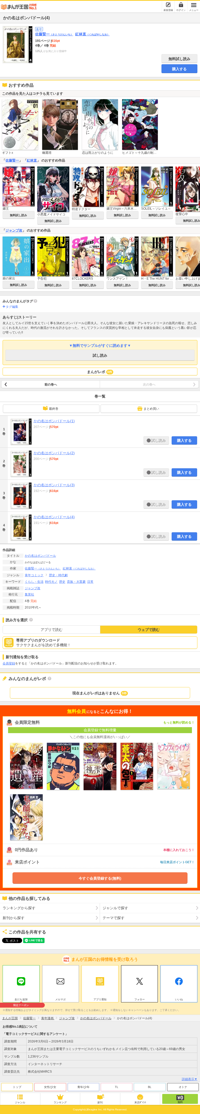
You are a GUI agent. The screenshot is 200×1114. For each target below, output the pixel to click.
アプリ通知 (100, 999)
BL (149, 1087)
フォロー (139, 999)
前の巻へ (51, 384)
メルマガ (60, 999)
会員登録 (9, 663)
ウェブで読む (149, 630)
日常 (90, 582)
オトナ (183, 1087)
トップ (17, 1087)
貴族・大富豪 (76, 582)
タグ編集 (12, 307)
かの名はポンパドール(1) (54, 421)
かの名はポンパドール (40, 556)
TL (116, 1087)
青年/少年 (83, 1087)
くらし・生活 (34, 582)
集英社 (29, 594)
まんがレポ (99, 372)
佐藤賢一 (54, 34)
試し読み (100, 355)
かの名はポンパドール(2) (54, 453)
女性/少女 (50, 1087)
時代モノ (51, 582)
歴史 (62, 582)
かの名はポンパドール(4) (54, 517)
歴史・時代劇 (58, 575)
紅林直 (92, 34)
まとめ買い (151, 409)
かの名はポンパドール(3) (54, 485)
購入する (179, 69)
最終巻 (53, 409)
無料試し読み (179, 59)
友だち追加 (21, 1000)
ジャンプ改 (13, 230)
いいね (179, 999)
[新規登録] (168, 4)
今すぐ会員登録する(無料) (100, 878)
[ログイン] (181, 4)
